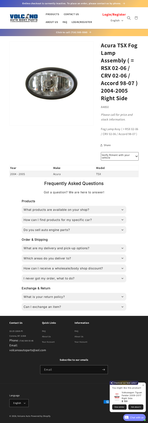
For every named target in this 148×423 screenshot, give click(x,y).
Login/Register (114, 14)
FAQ (44, 331)
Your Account (48, 342)
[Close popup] (143, 385)
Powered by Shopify (40, 416)
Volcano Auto (23, 416)
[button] (129, 18)
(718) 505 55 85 (26, 340)
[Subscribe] (103, 369)
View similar (119, 407)
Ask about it (136, 407)
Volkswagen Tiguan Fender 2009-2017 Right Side (132, 395)
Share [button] (107, 145)
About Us (46, 336)
